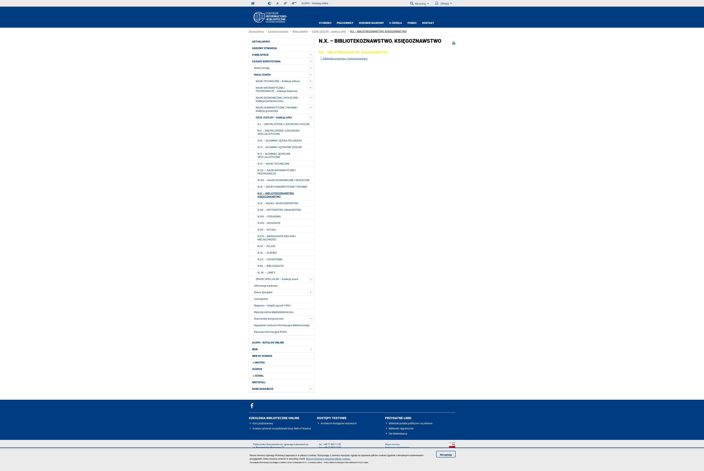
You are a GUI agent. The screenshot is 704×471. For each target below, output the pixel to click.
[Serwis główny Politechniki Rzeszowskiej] (253, 3)
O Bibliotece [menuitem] (260, 54)
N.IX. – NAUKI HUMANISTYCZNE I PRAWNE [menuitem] (282, 186)
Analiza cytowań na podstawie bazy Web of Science (281, 428)
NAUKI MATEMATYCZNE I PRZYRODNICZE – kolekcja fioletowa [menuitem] (276, 89)
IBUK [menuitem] (255, 349)
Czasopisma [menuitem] (261, 299)
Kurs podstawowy (262, 423)
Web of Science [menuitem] (262, 355)
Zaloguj (444, 3)
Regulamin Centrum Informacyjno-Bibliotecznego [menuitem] (282, 325)
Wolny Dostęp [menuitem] (262, 68)
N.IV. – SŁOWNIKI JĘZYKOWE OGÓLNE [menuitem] (280, 147)
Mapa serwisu (392, 444)
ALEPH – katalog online (314, 3)
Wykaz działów (300, 31)
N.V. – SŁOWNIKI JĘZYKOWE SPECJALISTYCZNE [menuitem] (274, 155)
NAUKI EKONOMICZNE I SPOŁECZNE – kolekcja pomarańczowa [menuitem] (278, 99)
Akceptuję (446, 454)
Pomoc (412, 22)
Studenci (325, 22)
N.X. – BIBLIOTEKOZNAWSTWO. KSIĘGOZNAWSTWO (378, 31)
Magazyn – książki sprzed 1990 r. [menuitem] (273, 305)
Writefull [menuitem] (259, 382)
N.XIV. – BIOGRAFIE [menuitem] (269, 223)
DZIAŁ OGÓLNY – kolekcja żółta (329, 31)
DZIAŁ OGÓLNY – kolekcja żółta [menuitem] (274, 117)
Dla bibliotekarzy (398, 433)
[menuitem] (310, 55)
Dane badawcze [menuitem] (262, 388)
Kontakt (428, 22)
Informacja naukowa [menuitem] (266, 285)
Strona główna (256, 31)
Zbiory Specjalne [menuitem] (263, 292)
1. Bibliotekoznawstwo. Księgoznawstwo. (344, 58)
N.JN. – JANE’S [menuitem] (266, 272)
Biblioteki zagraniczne (401, 428)
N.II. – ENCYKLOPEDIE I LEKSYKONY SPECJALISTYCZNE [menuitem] (279, 132)
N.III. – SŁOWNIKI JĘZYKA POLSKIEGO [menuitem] (280, 140)
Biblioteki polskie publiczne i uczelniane (410, 423)
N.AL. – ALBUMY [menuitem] (267, 252)
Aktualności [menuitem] (261, 41)
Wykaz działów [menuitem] (262, 74)
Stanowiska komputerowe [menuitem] (269, 318)
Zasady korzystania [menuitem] (266, 61)
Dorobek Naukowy (371, 22)
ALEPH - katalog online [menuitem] (268, 342)
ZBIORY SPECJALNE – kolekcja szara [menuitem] (277, 279)
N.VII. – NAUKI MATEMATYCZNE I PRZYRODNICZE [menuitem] (277, 171)
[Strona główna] (270, 17)
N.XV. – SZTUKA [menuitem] (267, 229)
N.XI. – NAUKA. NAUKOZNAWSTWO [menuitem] (278, 203)
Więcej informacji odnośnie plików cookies (328, 458)
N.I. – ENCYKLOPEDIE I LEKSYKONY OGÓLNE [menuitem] (284, 124)
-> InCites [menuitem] (258, 362)
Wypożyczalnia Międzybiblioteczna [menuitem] (273, 312)
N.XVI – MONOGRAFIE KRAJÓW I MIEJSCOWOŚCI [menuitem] (277, 237)
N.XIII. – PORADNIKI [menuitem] (269, 216)
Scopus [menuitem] (257, 369)
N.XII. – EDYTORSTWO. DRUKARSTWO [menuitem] (279, 209)
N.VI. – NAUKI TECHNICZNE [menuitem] (273, 163)
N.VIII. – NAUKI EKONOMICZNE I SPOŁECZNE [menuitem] (284, 180)
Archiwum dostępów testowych (339, 423)
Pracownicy (345, 22)
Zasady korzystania (278, 31)
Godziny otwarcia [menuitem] (264, 48)
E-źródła (395, 22)
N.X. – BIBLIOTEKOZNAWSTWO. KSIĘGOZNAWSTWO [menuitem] (276, 195)
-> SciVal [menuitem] (258, 375)
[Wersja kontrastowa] (271, 3)
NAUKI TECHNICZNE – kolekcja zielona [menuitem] (278, 81)
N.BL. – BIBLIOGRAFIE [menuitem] (271, 266)
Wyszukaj (420, 3)
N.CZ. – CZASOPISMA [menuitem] (270, 259)
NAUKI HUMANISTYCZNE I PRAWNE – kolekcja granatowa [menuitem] (277, 109)
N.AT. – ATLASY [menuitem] (266, 246)
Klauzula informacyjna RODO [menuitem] (270, 332)
